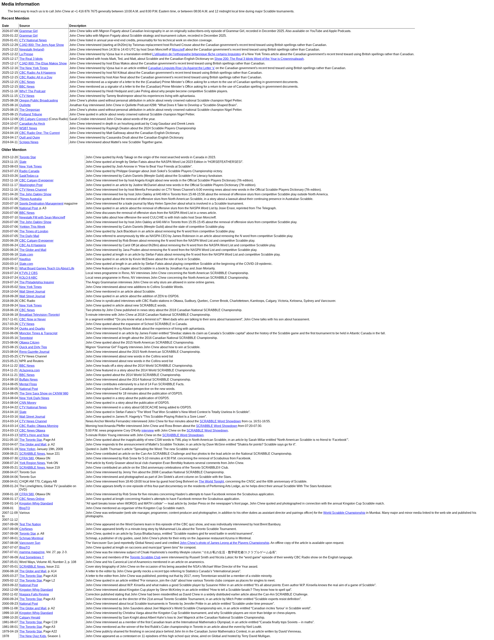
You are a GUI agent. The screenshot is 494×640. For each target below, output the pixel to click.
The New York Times (33, 68)
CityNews (26, 529)
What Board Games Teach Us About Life (46, 268)
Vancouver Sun (29, 542)
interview (147, 430)
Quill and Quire (29, 137)
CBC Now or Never (32, 319)
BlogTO (24, 508)
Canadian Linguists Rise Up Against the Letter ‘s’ (181, 68)
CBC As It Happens (32, 245)
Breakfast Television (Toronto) (39, 314)
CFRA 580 (26, 458)
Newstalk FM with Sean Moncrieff (42, 217)
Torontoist (26, 337)
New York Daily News (34, 398)
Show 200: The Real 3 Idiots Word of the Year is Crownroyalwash (259, 58)
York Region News (32, 463)
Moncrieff (178, 49)
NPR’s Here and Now (34, 435)
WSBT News (28, 128)
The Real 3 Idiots (31, 58)
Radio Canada (29, 171)
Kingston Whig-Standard (36, 503)
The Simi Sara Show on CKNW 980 (43, 393)
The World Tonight (211, 481)
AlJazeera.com (29, 370)
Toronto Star (27, 157)
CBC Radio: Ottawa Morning (38, 426)
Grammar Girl (28, 31)
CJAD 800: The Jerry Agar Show (41, 45)
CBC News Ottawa (32, 430)
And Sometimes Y (31, 557)
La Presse (26, 54)
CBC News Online (32, 498)
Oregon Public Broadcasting (38, 100)
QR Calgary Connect (33, 119)
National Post (28, 208)
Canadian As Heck (32, 123)
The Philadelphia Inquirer (36, 282)
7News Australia (30, 199)
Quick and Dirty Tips (33, 347)
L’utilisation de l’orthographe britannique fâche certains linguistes (196, 54)
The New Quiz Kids (32, 636)
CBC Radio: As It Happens (37, 72)
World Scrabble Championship (344, 512)
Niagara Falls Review (34, 594)
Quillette (25, 105)
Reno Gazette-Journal (34, 351)
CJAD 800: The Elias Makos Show (43, 63)
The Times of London (33, 231)
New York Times (30, 166)
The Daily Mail (29, 236)
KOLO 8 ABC (28, 277)
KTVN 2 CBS (28, 273)
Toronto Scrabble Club (145, 557)
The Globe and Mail (32, 249)
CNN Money (27, 402)
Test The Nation (30, 524)
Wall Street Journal (32, 291)
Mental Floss (28, 384)
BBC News (27, 86)
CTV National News (33, 40)
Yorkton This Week (32, 226)
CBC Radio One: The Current (39, 133)
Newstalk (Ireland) (31, 49)
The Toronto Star (30, 439)
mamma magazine (32, 552)
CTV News (26, 95)
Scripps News (28, 142)
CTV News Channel (33, 189)
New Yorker (27, 449)
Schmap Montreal (31, 538)
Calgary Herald (29, 617)
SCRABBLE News (32, 453)
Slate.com (26, 254)
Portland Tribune (30, 114)
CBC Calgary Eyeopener (36, 180)
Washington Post (30, 185)
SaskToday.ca (28, 175)
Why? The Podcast (32, 91)
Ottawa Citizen (29, 342)
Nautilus (25, 259)
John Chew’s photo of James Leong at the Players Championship (224, 542)
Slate (22, 161)
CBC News (27, 82)
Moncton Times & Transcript (38, 333)
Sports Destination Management (41, 203)
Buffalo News (28, 379)
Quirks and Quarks (32, 328)
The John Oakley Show (35, 194)
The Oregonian (29, 109)
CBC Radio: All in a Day (35, 77)
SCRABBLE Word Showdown (220, 421)
